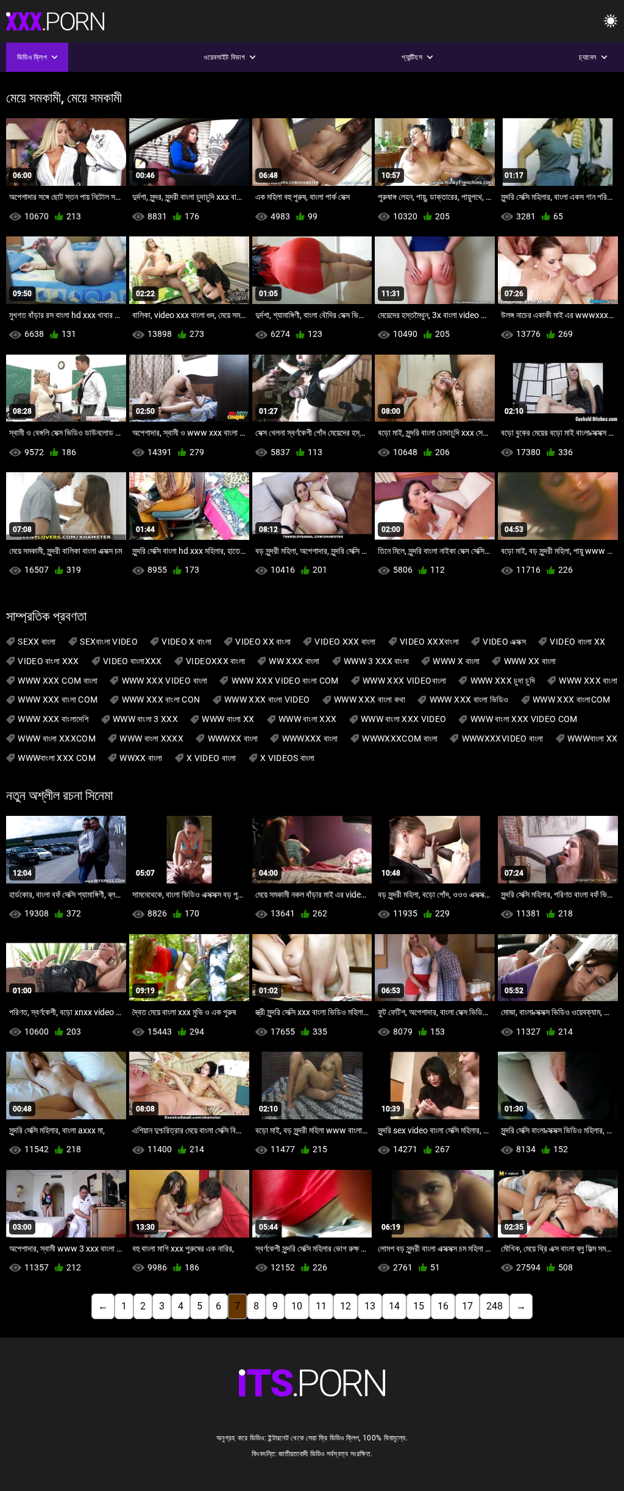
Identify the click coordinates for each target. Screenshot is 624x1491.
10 (296, 1306)
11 (321, 1306)
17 (467, 1306)
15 (418, 1306)
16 (443, 1306)
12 (345, 1306)
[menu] (610, 21)
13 (369, 1306)
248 (494, 1306)
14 (394, 1306)
